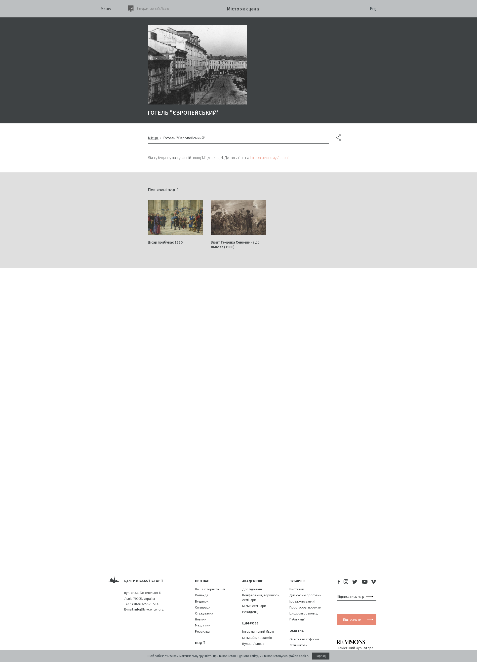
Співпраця (202, 607)
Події (200, 643)
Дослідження (252, 589)
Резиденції (250, 612)
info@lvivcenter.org (149, 609)
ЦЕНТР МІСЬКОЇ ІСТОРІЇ (143, 581)
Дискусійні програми (305, 595)
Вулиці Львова (253, 643)
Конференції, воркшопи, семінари (261, 597)
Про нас (202, 581)
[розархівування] (302, 601)
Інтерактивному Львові (269, 157)
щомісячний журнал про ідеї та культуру (355, 650)
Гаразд (321, 656)
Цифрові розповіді (303, 613)
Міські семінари (254, 606)
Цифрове (250, 623)
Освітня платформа (304, 639)
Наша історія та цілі (210, 589)
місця (153, 137)
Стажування (204, 613)
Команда (201, 595)
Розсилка (202, 631)
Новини (200, 619)
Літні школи (298, 645)
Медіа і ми (202, 625)
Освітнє (296, 630)
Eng (373, 8)
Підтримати (352, 619)
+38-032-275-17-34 (145, 604)
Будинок (201, 601)
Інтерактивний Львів (258, 631)
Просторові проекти (305, 607)
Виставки (296, 589)
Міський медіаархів (257, 637)
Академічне (252, 581)
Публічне (297, 581)
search (370, 597)
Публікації (297, 619)
